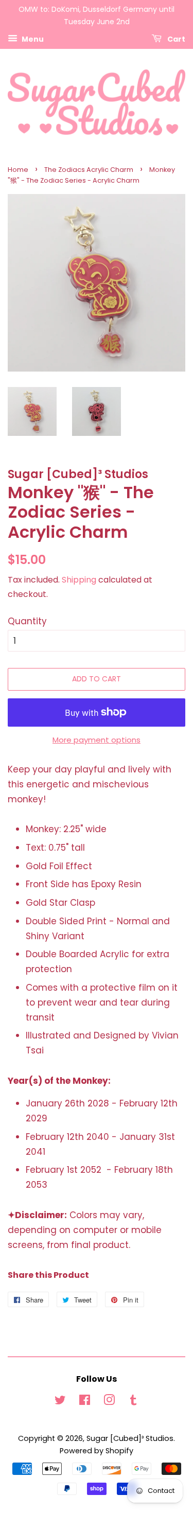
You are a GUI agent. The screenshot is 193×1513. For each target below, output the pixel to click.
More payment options (96, 739)
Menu (32, 38)
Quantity (27, 621)
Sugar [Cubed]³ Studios (129, 1438)
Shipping (79, 580)
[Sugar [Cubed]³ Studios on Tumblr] (133, 1402)
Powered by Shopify (96, 1451)
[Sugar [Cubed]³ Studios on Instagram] (109, 1402)
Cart (175, 38)
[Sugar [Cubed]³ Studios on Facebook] (85, 1402)
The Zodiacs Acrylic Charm (88, 169)
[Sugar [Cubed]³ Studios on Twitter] (60, 1402)
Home (18, 169)
